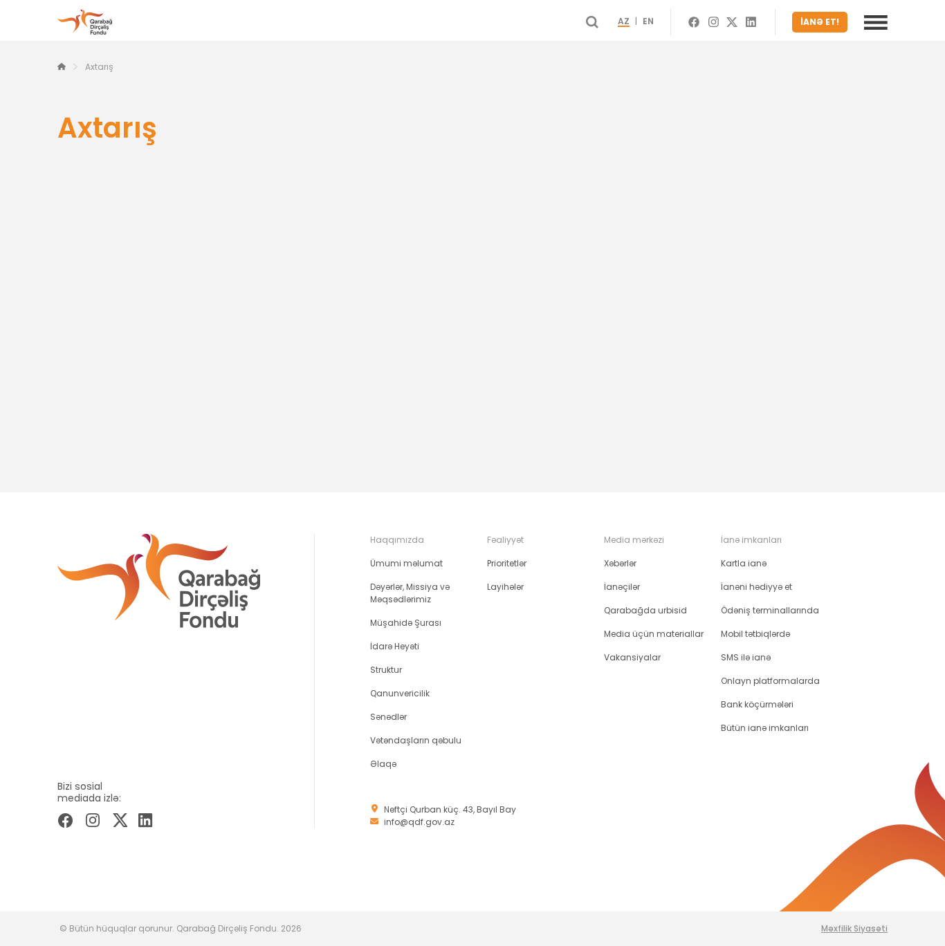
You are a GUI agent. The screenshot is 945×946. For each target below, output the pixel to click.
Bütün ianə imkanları (765, 728)
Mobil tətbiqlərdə (755, 634)
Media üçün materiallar (654, 634)
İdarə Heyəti (394, 646)
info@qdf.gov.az (419, 822)
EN (648, 22)
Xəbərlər (620, 563)
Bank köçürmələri (757, 704)
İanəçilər (622, 587)
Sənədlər (388, 717)
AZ (624, 22)
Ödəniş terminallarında (770, 610)
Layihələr (505, 587)
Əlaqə (383, 764)
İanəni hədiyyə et (756, 587)
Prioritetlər (506, 563)
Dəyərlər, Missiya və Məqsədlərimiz (410, 593)
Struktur (386, 670)
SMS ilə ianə (746, 657)
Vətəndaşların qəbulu (415, 740)
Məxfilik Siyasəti (854, 928)
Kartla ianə (744, 563)
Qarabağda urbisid (645, 610)
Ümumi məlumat (406, 563)
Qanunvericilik (400, 693)
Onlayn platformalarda (770, 681)
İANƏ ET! (819, 22)
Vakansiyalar (632, 657)
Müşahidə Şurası (405, 623)
